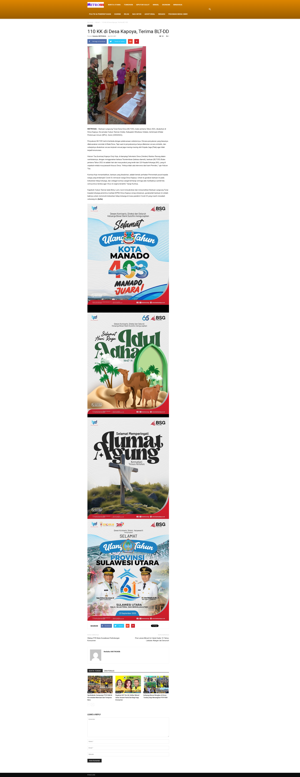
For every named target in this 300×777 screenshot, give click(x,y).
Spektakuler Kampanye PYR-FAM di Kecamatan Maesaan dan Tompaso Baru (99, 697)
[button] (210, 9)
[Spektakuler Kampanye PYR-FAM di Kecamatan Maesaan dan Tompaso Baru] (100, 684)
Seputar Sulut (143, 5)
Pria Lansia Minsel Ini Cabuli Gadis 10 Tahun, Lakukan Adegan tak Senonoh (152, 639)
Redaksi (161, 14)
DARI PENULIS (109, 671)
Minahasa (177, 5)
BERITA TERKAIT (95, 671)
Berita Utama (114, 5)
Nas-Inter (136, 14)
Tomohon (128, 5)
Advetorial (150, 14)
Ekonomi (166, 5)
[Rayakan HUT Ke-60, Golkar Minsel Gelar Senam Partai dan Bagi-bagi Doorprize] (128, 684)
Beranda (90, 22)
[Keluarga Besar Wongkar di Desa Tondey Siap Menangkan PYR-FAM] (156, 684)
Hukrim (117, 14)
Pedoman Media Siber (178, 14)
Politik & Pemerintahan (100, 14)
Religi (126, 14)
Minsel (156, 5)
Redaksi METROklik (99, 36)
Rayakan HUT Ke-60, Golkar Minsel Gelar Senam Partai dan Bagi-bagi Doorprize (127, 697)
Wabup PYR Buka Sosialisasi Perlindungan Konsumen (103, 639)
